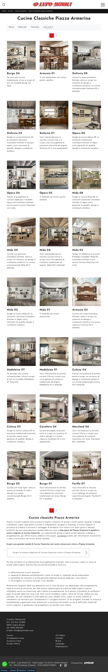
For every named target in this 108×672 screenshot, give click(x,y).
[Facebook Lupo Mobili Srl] (60, 665)
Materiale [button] (22, 27)
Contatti (59, 638)
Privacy (4, 670)
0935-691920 (16, 627)
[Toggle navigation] (102, 4)
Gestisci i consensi (27, 670)
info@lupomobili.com (23, 630)
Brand (58, 641)
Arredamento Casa (15, 638)
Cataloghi (60, 643)
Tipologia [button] (35, 27)
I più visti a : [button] (48, 27)
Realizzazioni (62, 646)
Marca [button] (11, 27)
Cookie (13, 670)
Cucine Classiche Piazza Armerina (40, 11)
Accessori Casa (14, 641)
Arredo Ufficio (13, 643)
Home (4, 11)
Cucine (10, 11)
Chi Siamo (60, 635)
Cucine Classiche (20, 11)
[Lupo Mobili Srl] (53, 4)
